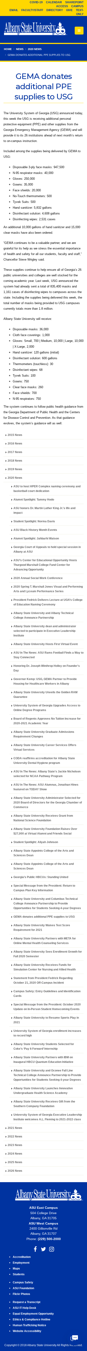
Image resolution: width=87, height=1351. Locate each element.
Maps (16, 1268)
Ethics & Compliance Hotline (31, 1319)
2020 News (35, 49)
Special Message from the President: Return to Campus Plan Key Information (44, 888)
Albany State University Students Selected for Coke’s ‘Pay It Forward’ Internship (43, 1046)
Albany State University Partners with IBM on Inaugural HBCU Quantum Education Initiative (43, 1059)
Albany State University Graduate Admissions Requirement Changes (43, 734)
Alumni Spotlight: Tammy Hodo (33, 499)
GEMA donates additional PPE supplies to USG (44, 916)
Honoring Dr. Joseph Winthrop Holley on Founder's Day (46, 668)
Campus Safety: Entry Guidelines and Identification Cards (47, 993)
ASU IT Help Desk (24, 1307)
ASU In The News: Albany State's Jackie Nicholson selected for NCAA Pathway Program (47, 774)
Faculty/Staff (32, 10)
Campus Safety (23, 1282)
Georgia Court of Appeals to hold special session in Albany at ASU (47, 549)
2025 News (15, 1162)
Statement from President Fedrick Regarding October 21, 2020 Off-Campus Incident (43, 980)
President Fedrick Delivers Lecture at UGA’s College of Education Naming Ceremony (48, 602)
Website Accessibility (27, 1330)
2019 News (15, 469)
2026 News (15, 1170)
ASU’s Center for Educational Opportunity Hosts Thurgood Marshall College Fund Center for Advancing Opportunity (45, 565)
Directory (54, 10)
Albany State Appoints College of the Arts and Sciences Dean (43, 853)
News (19, 49)
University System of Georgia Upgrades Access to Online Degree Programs (46, 708)
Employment (21, 1262)
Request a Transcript (26, 1302)
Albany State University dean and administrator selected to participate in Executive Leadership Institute (44, 631)
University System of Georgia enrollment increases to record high (47, 1033)
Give (69, 10)
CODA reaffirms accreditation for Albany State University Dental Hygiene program (44, 760)
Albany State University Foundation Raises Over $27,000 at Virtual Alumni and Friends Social (45, 831)
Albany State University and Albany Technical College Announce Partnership (43, 615)
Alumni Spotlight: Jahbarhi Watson (36, 538)
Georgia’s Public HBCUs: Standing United (40, 877)
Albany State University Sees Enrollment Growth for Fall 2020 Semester (47, 954)
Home (8, 49)
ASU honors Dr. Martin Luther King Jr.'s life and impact (44, 510)
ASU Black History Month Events (35, 529)
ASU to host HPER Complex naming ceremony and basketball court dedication (47, 488)
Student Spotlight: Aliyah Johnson (35, 842)
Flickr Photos (21, 1293)
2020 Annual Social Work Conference (38, 577)
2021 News (15, 1127)
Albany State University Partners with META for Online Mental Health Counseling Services (44, 941)
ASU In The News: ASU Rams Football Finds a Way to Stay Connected (48, 655)
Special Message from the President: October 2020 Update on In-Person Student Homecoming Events (47, 1007)
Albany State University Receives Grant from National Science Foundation (43, 818)
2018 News (15, 460)
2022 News (15, 1136)
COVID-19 (36, 2)
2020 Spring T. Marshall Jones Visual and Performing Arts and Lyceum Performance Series (48, 589)
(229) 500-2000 (49, 1239)
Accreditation (22, 1256)
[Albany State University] (35, 29)
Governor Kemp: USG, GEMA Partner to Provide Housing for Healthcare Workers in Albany (45, 681)
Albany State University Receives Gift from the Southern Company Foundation (44, 1104)
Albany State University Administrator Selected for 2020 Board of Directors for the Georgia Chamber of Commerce (47, 802)
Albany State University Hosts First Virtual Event (45, 644)
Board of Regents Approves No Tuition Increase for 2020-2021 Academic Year (47, 721)
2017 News (15, 451)
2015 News (15, 434)
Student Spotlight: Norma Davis (34, 521)
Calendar (54, 2)
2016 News (15, 443)
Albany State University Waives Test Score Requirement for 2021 (41, 927)
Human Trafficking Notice (29, 1325)
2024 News (15, 1153)
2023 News (15, 1144)
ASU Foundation (23, 1288)
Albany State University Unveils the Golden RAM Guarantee (45, 694)
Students (19, 1274)
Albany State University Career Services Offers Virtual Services (44, 747)
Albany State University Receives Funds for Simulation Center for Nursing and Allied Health (44, 967)
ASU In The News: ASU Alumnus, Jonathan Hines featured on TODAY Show (45, 787)
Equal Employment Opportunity (33, 1313)
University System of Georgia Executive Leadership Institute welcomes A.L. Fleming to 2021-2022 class (47, 1117)
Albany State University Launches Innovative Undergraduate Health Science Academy (43, 1090)
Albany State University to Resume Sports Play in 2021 (46, 1020)
